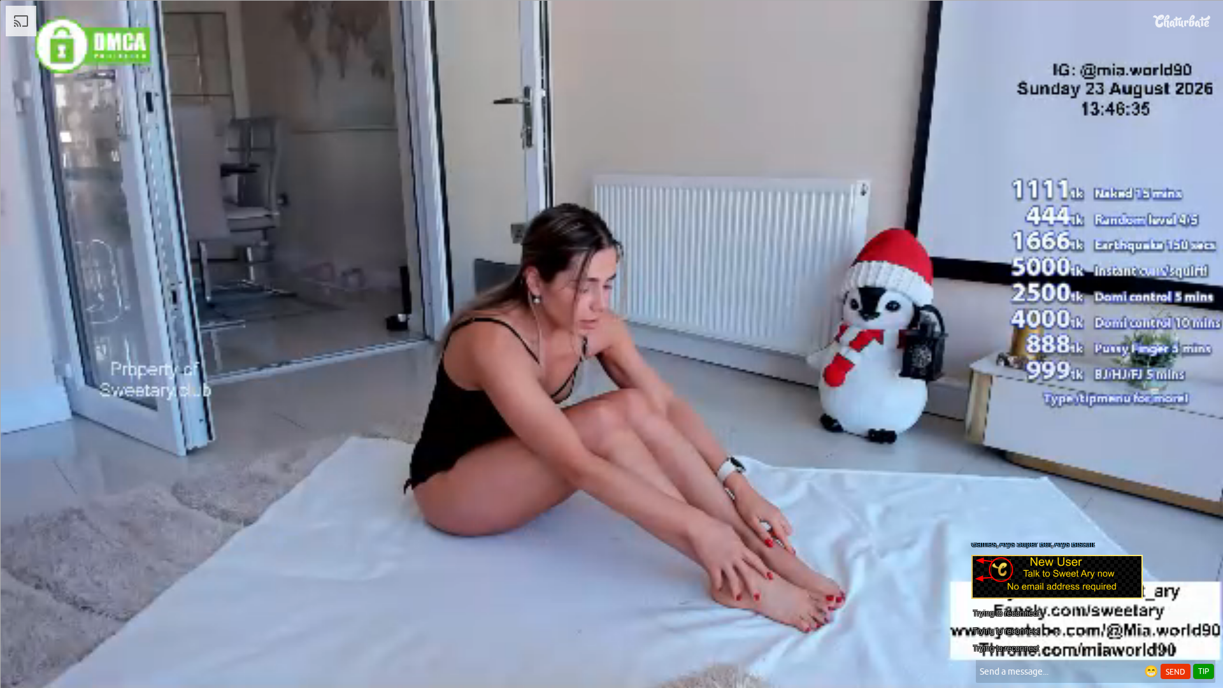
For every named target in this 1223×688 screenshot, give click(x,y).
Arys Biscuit (1074, 544)
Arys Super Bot (1025, 544)
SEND (1175, 672)
